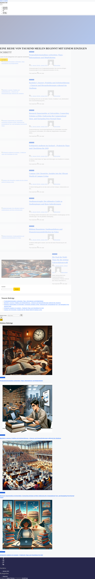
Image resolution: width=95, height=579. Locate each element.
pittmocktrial (57, 65)
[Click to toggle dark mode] (5, 13)
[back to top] (1, 320)
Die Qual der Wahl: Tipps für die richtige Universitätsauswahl (60, 259)
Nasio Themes (11, 578)
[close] (1, 317)
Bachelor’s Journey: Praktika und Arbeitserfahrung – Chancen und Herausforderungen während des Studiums (49, 85)
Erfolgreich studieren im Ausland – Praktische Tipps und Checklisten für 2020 (24, 308)
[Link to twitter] (3, 562)
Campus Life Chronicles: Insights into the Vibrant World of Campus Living (23, 309)
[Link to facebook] (3, 558)
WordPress (25, 578)
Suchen (3, 286)
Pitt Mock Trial (3, 2)
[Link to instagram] (3, 560)
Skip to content (4, 0)
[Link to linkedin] (3, 564)
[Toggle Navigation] (1, 4)
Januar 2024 (6, 571)
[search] (3, 11)
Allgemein (31, 51)
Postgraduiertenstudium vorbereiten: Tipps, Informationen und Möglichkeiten (23, 301)
